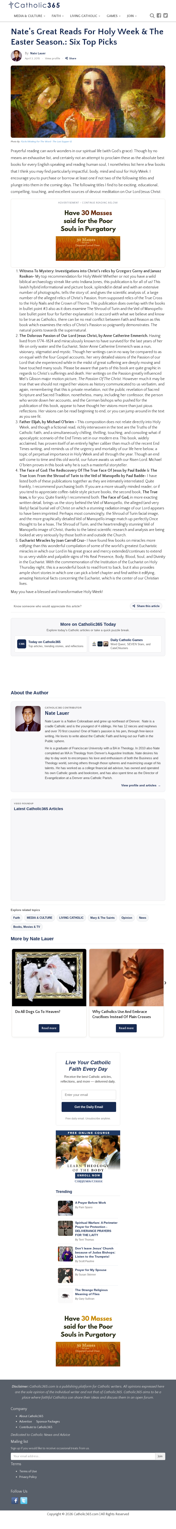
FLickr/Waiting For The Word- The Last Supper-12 (46, 141)
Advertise (25, 1421)
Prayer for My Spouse (90, 1270)
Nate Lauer (38, 53)
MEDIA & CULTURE (28, 16)
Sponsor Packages (48, 1421)
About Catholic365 (31, 1416)
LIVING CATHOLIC (84, 16)
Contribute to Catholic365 (35, 1427)
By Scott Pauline (84, 1261)
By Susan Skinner (85, 1274)
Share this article (147, 606)
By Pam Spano (84, 1207)
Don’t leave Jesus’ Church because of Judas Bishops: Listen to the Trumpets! (95, 1252)
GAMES (112, 16)
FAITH (57, 16)
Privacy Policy (28, 1477)
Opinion (126, 917)
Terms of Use (28, 1471)
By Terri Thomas (84, 1239)
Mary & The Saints (102, 917)
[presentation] (10, 982)
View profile (52, 58)
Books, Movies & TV (26, 926)
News (142, 917)
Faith (16, 917)
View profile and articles (141, 785)
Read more (49, 1028)
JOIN (131, 16)
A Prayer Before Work (90, 1202)
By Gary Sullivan (84, 1298)
